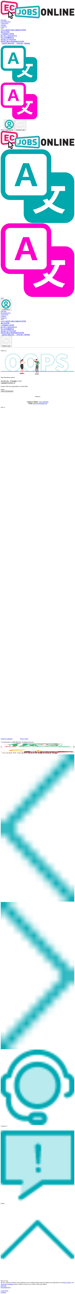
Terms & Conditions (6, 739)
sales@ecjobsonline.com (40, 403)
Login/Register (6, 309)
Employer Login (20, 130)
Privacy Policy (24, 739)
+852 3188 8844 (43, 402)
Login (9, 130)
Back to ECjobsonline (7, 391)
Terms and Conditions (7, 1284)
